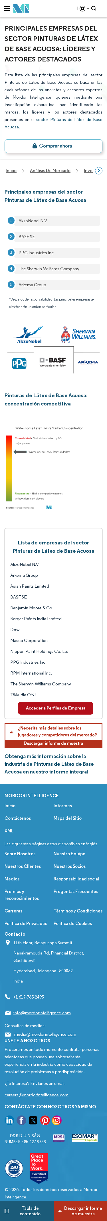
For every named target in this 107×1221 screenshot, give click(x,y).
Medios (12, 879)
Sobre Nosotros (20, 853)
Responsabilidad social (76, 879)
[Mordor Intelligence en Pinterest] (45, 1121)
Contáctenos (18, 818)
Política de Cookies (73, 923)
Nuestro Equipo (69, 853)
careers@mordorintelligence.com (36, 1094)
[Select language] (83, 8)
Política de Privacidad (26, 923)
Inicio (10, 805)
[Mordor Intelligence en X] (33, 1121)
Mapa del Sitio (68, 818)
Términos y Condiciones (78, 911)
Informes (63, 805)
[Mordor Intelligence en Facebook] (21, 1121)
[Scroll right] (98, 170)
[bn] (53, 146)
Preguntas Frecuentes (76, 891)
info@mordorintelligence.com (42, 1012)
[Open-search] (94, 8)
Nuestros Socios (70, 866)
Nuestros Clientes (23, 866)
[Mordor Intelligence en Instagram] (57, 1121)
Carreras (13, 911)
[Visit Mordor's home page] (21, 8)
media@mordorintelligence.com (45, 1034)
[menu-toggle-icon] (6, 9)
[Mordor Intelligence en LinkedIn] (9, 1121)
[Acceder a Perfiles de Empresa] (55, 708)
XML (9, 831)
